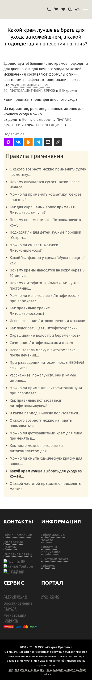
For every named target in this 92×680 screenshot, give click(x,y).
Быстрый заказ (54, 559)
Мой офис (50, 596)
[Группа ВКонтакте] (14, 561)
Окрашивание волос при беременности (45, 335)
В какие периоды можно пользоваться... (45, 413)
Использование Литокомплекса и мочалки (47, 321)
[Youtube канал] (18, 566)
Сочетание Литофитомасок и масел (41, 342)
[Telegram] (14, 571)
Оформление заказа (53, 537)
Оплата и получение (50, 549)
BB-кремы (68, 90)
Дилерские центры (13, 544)
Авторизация (15, 596)
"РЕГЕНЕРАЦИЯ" (48, 125)
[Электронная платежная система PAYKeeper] (20, 626)
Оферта (48, 566)
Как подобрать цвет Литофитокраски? (43, 328)
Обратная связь (18, 554)
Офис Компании (18, 535)
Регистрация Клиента (15, 618)
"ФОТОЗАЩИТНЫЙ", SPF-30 (32, 90)
